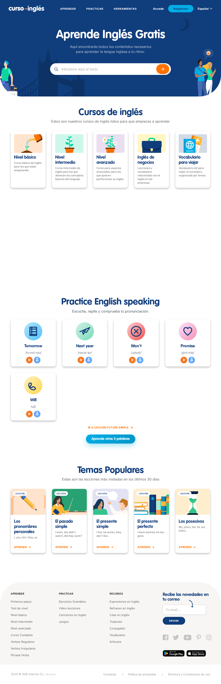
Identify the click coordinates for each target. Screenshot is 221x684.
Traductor (116, 621)
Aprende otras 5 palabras (111, 439)
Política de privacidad (142, 674)
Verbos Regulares (23, 641)
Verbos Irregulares (23, 648)
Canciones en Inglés (72, 615)
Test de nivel (19, 608)
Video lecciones (69, 608)
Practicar (66, 594)
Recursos (116, 594)
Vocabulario (117, 635)
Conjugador (117, 628)
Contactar (109, 674)
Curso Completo (22, 635)
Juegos (64, 621)
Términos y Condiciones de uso (189, 674)
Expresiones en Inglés (124, 601)
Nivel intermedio (22, 621)
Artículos (115, 641)
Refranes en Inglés (122, 608)
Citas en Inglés (119, 615)
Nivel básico (19, 615)
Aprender (17, 594)
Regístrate (181, 8)
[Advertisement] (110, 243)
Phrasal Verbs (20, 655)
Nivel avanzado (21, 628)
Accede (158, 8)
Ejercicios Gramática (72, 601)
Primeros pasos (21, 601)
